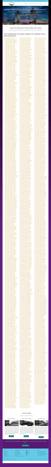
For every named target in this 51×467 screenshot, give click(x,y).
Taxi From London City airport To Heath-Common (26, 68)
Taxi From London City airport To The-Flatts (39, 248)
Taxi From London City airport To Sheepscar (39, 164)
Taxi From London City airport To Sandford (39, 134)
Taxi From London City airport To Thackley (39, 246)
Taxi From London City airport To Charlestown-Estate (11, 205)
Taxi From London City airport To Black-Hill (10, 121)
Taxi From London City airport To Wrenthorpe (39, 399)
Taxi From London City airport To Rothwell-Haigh (40, 118)
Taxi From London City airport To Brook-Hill (10, 161)
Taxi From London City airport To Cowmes (10, 247)
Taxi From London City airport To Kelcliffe (25, 158)
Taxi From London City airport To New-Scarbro (25, 356)
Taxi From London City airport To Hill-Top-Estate (25, 98)
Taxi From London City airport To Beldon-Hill (10, 102)
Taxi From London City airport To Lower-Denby (25, 252)
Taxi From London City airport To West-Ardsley (40, 337)
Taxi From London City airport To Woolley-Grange (40, 394)
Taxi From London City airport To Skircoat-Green (40, 179)
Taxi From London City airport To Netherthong (25, 340)
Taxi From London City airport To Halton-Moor (25, 47)
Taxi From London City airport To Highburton (25, 91)
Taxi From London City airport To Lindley (25, 208)
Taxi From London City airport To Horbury (25, 126)
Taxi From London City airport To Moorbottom (25, 320)
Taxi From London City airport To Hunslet (25, 141)
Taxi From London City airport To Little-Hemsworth (26, 217)
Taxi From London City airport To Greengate (10, 394)
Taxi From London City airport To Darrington (10, 275)
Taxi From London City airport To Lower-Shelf (25, 260)
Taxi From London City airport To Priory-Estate (40, 85)
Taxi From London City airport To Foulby (10, 355)
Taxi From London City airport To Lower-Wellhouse (26, 262)
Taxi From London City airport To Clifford (10, 224)
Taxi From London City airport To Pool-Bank (39, 73)
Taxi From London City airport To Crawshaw (10, 253)
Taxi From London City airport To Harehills (25, 53)
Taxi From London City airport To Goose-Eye (10, 380)
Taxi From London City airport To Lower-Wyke (25, 265)
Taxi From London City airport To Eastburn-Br (10, 309)
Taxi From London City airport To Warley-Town (40, 326)
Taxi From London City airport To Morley (25, 327)
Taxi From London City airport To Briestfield (10, 158)
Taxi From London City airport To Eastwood (10, 311)
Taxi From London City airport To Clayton (10, 220)
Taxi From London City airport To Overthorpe (39, 41)
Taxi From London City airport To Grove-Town (10, 401)
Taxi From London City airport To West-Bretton (40, 339)
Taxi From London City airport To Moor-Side (25, 318)
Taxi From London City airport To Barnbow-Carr (10, 89)
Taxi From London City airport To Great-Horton (10, 387)
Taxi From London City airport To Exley (9, 324)
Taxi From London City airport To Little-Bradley (25, 216)
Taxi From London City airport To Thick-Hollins (40, 253)
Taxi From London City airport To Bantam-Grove (11, 83)
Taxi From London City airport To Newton (25, 367)
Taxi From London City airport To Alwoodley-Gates (11, 56)
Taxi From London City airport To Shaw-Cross (40, 157)
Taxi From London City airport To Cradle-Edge (10, 250)
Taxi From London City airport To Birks (9, 117)
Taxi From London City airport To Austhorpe (10, 70)
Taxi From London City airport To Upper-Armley (40, 298)
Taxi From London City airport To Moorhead (25, 322)
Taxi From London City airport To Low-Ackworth (26, 234)
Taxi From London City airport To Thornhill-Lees (40, 259)
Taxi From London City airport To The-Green (39, 249)
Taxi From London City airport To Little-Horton (25, 219)
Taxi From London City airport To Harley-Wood (25, 57)
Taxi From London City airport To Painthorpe (39, 46)
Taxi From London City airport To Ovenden (39, 40)
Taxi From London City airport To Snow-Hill (39, 187)
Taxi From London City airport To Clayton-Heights (11, 217)
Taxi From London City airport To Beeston (10, 100)
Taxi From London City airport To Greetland (10, 398)
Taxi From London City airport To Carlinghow (10, 191)
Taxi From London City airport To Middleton (25, 297)
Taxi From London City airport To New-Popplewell (26, 352)
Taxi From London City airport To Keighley (25, 157)
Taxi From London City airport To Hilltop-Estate (25, 103)
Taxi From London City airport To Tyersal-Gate (40, 293)
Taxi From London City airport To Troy (39, 290)
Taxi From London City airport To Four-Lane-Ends (11, 356)
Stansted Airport (5, 453)
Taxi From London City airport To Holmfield (25, 115)
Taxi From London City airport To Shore (39, 172)
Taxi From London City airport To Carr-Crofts (10, 193)
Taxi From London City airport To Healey (25, 67)
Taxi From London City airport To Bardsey (10, 85)
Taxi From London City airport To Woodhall (39, 383)
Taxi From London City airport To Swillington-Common (41, 237)
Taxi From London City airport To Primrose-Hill (40, 83)
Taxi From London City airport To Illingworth (25, 147)
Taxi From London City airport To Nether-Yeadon (25, 338)
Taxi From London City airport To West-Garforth (40, 342)
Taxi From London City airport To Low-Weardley (25, 248)
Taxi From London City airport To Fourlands (10, 357)
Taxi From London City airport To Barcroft (10, 84)
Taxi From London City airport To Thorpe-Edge (40, 266)
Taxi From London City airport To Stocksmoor (39, 223)
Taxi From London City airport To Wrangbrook (40, 398)
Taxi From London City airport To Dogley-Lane (10, 291)
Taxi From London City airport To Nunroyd (25, 384)
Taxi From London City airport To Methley (25, 291)
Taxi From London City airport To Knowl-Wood (25, 175)
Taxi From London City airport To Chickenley (10, 210)
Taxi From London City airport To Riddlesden (39, 106)
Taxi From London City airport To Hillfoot (25, 101)
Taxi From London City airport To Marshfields (25, 283)
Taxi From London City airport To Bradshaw (10, 151)
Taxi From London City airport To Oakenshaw (25, 386)
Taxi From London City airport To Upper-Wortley (40, 313)
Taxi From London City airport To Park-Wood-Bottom (40, 52)
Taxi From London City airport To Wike (39, 368)
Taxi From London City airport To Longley (25, 230)
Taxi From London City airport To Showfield (39, 173)
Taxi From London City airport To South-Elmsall (40, 192)
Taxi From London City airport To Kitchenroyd (25, 171)
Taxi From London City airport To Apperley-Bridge (11, 61)
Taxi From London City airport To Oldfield (25, 399)
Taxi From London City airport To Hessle (24, 84)
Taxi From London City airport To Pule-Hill (39, 87)
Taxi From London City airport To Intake (24, 149)
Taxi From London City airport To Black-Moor (10, 122)
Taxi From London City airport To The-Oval (39, 251)
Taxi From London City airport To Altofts (10, 54)
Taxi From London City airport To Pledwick (39, 69)
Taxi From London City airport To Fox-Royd (10, 358)
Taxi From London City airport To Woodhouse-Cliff (40, 385)
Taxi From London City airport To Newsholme (25, 363)
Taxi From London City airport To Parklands (39, 55)
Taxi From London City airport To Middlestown (25, 296)
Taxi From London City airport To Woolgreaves (40, 393)
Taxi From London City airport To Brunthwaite (10, 174)
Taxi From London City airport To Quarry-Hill (39, 91)
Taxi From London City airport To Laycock (25, 190)
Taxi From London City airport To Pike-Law (39, 67)
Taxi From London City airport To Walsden (39, 321)
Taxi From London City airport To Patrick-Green (40, 58)
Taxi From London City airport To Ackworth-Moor (11, 39)
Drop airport (34, 14)
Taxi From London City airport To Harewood (25, 56)
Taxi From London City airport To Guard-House (10, 402)
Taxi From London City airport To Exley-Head (10, 323)
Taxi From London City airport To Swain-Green (40, 233)
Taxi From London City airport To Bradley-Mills (10, 149)
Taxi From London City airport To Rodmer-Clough (40, 114)
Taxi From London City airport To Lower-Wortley (25, 264)
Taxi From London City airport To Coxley (10, 248)
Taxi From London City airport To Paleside (39, 47)
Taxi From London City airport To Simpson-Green (40, 177)
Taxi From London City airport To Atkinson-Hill (10, 69)
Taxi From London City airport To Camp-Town (10, 189)
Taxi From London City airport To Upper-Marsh (40, 311)
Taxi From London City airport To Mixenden (25, 309)
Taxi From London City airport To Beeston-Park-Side (11, 98)
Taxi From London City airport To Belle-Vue (10, 104)
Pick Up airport (13, 14)
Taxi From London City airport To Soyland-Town (40, 200)
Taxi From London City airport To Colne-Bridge (10, 233)
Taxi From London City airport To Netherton (25, 341)
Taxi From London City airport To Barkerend (10, 86)
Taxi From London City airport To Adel (9, 44)
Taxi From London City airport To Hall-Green (25, 45)
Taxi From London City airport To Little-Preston (25, 222)
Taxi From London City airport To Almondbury (10, 53)
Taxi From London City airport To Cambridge (10, 187)
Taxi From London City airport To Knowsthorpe (25, 179)
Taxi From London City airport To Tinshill (39, 276)
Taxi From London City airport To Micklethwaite (25, 294)
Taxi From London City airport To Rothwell (39, 119)
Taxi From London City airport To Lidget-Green (25, 203)
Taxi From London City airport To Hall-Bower (25, 43)
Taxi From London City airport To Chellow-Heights (11, 207)
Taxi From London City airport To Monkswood (25, 312)
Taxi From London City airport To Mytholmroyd (25, 333)
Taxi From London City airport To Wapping (39, 324)
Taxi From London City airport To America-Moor (11, 60)
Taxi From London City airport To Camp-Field (10, 188)
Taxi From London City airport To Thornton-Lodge (40, 262)
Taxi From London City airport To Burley (10, 177)
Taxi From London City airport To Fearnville (10, 337)
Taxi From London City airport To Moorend (25, 321)
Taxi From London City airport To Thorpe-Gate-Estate (40, 267)
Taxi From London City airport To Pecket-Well (39, 60)
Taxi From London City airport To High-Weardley (25, 90)
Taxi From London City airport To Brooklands (10, 164)
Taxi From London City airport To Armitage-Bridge (11, 62)
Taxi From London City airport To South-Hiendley (40, 193)
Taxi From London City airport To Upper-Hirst (39, 308)
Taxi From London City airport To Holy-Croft (25, 119)
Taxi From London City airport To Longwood (25, 232)
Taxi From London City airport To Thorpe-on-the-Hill (40, 268)
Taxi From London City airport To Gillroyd (10, 371)
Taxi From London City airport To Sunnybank (39, 232)
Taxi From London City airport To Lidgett (25, 205)
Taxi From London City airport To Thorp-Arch (39, 264)
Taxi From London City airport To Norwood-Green (26, 381)
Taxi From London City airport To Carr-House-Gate (11, 195)
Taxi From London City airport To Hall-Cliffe (25, 44)
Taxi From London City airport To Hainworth (25, 39)
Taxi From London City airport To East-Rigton (10, 305)
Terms (11, 459)
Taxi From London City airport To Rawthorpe (39, 102)
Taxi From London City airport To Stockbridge (39, 221)
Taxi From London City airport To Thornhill (39, 260)
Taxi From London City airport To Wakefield (39, 320)
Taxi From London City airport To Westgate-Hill (40, 353)
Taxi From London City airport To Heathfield (25, 71)
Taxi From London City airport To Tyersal (39, 294)
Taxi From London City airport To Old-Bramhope (25, 392)
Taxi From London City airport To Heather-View (25, 70)
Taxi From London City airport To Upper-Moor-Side (40, 312)
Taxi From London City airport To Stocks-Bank (40, 222)
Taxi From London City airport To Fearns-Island (10, 336)
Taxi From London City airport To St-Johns (39, 207)
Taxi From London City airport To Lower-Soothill (25, 261)
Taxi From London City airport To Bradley (10, 150)
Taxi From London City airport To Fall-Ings (10, 327)
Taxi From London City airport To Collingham (10, 232)
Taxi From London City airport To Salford (39, 129)
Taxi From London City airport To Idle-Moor (25, 144)
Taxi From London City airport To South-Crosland (40, 191)
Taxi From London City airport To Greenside (10, 396)
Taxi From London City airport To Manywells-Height (26, 278)
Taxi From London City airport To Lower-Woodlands (26, 263)
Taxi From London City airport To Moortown (25, 325)
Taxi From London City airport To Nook (24, 369)
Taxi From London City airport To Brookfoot (10, 162)
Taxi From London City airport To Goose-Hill (10, 381)
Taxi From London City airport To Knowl (24, 176)
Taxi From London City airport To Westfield (39, 351)
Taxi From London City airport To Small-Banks (40, 185)
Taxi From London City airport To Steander (39, 217)
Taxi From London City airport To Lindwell (25, 209)
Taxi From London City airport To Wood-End (39, 378)
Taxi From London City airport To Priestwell (39, 82)
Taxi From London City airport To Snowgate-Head (40, 189)
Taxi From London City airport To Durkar (10, 295)
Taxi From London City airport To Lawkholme (25, 187)
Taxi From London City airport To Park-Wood (39, 53)
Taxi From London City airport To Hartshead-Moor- (26, 59)
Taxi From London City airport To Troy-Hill (39, 289)
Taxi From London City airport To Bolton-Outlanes (11, 127)
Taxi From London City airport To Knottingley (25, 174)
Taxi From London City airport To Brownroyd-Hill (11, 172)
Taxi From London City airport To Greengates (10, 395)
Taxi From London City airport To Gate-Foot (10, 364)
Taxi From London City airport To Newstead (25, 365)
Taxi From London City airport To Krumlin (25, 180)
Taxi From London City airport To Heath (24, 69)
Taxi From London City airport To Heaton (25, 75)
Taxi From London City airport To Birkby (10, 113)
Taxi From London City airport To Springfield (39, 205)
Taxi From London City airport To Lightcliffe (25, 206)
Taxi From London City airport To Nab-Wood (25, 335)
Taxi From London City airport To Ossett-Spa (25, 401)
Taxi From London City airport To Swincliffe (39, 239)
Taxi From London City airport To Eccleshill (10, 312)
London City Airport (6, 455)
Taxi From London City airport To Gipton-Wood (10, 373)
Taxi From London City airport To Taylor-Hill (39, 244)
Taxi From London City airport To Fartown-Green (11, 334)
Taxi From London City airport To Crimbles (10, 255)
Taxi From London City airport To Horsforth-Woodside (26, 128)
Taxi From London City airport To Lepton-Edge (25, 200)
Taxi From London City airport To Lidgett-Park (25, 204)
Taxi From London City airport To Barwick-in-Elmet (11, 91)
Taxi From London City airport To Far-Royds (10, 329)
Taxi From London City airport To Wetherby (39, 354)
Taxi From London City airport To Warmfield (39, 327)
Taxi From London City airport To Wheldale (39, 356)
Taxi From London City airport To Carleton (10, 190)
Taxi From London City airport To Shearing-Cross (40, 162)
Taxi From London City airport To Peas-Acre (39, 59)
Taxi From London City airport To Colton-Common (11, 234)
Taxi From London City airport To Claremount (10, 216)
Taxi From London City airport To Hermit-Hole (25, 83)
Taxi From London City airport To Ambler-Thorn (10, 59)
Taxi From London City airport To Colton (10, 235)
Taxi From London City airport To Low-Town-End (26, 246)
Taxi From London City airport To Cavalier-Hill (10, 201)
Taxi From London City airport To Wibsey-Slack (40, 366)
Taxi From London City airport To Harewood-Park (26, 55)
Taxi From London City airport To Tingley (39, 274)
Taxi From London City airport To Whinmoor (39, 357)
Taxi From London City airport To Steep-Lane (39, 218)
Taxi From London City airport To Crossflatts (10, 266)
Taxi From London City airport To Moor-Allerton (25, 313)
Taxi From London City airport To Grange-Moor (10, 384)
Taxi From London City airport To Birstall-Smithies (11, 118)
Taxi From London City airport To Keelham (25, 156)
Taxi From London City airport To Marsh (24, 282)
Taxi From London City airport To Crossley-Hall (10, 267)
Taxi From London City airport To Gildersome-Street (11, 369)
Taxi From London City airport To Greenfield (10, 393)
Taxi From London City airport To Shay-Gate (39, 160)
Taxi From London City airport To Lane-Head (25, 185)
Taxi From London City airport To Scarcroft (39, 143)
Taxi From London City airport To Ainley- (10, 47)
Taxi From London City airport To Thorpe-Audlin (40, 265)
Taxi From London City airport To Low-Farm (25, 239)
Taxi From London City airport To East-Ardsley (10, 297)
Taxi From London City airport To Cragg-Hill (10, 251)
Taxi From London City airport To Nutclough (25, 385)
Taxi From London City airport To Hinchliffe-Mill (25, 104)
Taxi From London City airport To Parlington (39, 57)
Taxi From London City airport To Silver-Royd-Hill (40, 176)
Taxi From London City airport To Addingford (10, 40)
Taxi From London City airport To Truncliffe (39, 292)
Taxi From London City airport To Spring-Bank (40, 202)
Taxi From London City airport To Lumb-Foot (25, 268)
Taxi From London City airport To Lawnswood (25, 189)
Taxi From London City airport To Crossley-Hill (10, 268)
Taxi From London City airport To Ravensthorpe (40, 98)
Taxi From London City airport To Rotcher (39, 117)
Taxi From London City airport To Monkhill (25, 311)
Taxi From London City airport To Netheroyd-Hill (25, 339)
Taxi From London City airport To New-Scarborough (26, 355)
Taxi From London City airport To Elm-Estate (10, 320)
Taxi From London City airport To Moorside (25, 323)
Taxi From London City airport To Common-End (10, 237)
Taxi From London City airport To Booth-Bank (10, 130)
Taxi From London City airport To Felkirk (10, 339)
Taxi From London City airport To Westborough (40, 349)
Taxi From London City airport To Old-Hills (25, 394)
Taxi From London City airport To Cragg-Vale (10, 252)
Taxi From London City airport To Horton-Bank (25, 132)
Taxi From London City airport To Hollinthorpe (25, 111)
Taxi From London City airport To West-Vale (39, 348)
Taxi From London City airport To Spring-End (39, 203)
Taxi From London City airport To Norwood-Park (25, 382)
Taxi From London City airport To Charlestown (10, 206)
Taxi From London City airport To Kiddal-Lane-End (26, 160)
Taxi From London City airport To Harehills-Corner (26, 52)
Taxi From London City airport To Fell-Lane (10, 340)
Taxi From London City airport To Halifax (25, 42)
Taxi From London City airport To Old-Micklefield (26, 396)
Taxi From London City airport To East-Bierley (10, 298)
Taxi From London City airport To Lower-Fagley (25, 253)
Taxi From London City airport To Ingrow (25, 148)
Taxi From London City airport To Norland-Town (25, 371)
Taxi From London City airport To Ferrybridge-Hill (11, 343)
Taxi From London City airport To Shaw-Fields (40, 158)
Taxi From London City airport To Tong (39, 282)
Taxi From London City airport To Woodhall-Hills (40, 382)
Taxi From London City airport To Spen (39, 201)
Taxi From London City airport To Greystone (10, 399)
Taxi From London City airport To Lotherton (25, 233)
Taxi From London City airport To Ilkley (24, 146)
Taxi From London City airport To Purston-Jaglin (40, 88)
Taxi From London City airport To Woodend (39, 381)
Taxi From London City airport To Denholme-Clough (11, 283)
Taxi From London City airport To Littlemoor (25, 224)
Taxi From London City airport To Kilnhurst (25, 162)
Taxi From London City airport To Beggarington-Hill (11, 101)
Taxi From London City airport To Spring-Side (39, 204)
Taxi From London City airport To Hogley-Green (25, 106)
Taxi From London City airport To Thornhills (39, 261)
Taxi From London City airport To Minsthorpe (25, 307)
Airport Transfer (11, 418)
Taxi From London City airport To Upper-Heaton (40, 307)
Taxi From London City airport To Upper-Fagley (40, 304)
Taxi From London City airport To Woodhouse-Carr (40, 384)
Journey (34, 17)
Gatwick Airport (6, 452)
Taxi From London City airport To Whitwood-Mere (40, 364)
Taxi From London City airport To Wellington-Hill (40, 334)
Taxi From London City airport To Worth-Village (40, 396)
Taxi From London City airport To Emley (10, 321)
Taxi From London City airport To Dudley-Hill (10, 294)
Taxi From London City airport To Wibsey (39, 367)
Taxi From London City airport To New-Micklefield (26, 350)
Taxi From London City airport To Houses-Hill (25, 135)
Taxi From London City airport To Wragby (39, 397)
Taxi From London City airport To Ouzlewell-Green (40, 38)
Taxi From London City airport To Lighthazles (25, 207)
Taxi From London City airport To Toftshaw (39, 279)
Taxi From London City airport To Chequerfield (10, 208)
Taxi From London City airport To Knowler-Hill (25, 178)
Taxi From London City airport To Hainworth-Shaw (26, 38)
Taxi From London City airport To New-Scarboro (25, 354)
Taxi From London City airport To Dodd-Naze (10, 290)
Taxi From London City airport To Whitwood (39, 365)
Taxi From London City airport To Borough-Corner (11, 135)
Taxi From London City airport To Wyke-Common (40, 401)
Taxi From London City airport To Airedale (10, 48)
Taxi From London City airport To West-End (39, 341)
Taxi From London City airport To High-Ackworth (26, 86)
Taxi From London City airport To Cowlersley (10, 246)
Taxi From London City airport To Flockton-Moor (11, 349)
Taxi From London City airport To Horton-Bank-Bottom (26, 130)
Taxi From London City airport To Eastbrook (10, 308)
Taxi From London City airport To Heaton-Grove (25, 72)
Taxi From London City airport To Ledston (25, 194)
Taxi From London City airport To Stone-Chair (39, 224)
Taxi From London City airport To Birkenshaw (10, 115)
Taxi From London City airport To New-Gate (25, 349)
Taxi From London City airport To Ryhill (39, 127)
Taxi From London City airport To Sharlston (39, 156)
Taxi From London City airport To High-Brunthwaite (26, 87)
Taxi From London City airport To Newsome (25, 364)
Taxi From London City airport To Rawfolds (39, 101)
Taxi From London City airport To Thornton (39, 263)
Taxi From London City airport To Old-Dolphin (25, 393)
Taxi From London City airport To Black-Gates (10, 120)
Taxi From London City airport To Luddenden (25, 267)
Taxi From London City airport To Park (39, 54)
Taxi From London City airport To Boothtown (10, 134)
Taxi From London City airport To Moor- (24, 319)
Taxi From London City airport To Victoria (39, 318)
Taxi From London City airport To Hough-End (25, 133)
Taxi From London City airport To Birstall (10, 119)
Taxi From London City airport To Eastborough (10, 306)
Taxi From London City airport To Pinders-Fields (40, 68)
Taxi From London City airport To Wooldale (39, 392)
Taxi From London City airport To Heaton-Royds (25, 73)
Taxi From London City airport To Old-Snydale (25, 397)
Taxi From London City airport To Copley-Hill (10, 240)
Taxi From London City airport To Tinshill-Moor (40, 275)
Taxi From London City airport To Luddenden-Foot (26, 266)
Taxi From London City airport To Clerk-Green (10, 222)
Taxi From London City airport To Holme (24, 114)
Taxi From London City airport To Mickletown (25, 295)
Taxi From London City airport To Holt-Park (25, 118)
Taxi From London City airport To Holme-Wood (25, 113)
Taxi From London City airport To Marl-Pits (25, 279)
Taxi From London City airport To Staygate (39, 215)
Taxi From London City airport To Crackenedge (10, 249)
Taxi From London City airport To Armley (10, 63)
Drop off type (27, 14)
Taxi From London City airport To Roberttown (39, 111)
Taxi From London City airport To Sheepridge (39, 163)
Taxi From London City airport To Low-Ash (25, 235)
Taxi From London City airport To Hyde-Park (25, 143)
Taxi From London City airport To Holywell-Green (26, 120)
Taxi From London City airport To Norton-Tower (25, 380)
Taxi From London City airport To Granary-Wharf (11, 383)
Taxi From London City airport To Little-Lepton (25, 220)
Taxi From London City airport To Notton (24, 383)
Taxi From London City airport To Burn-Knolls (10, 179)
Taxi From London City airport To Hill (24, 100)
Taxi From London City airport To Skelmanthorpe (40, 178)
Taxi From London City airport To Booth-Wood (10, 131)
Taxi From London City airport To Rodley (39, 113)
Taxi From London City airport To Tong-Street (39, 281)
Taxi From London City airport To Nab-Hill (25, 334)
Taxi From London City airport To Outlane (25, 407)
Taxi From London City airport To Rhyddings (39, 103)
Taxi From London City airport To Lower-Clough (25, 250)
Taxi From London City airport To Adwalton (10, 45)
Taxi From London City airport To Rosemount (39, 116)
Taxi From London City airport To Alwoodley (10, 58)
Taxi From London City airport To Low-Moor (25, 244)
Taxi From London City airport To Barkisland (10, 87)
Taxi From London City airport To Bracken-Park (10, 143)
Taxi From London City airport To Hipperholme (25, 105)
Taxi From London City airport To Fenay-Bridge (10, 341)
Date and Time (5, 17)
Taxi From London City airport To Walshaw (39, 322)
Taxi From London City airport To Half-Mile (25, 41)
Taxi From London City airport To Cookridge (10, 239)
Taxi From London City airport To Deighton (10, 279)
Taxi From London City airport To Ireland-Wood (25, 150)
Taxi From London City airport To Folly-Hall (10, 354)
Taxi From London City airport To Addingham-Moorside (11, 41)
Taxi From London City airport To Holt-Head (25, 117)
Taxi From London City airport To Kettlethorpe (25, 159)
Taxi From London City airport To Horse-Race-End (26, 127)
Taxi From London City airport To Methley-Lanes (25, 290)
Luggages (26, 17)
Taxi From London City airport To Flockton (10, 350)
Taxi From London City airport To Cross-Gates (10, 261)
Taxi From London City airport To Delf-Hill (10, 280)
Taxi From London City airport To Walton (39, 323)
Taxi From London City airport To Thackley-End (40, 245)
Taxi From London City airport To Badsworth (10, 71)
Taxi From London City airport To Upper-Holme (40, 309)
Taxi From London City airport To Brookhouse (10, 163)
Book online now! (25, 445)
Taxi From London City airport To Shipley (39, 171)
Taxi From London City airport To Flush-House (10, 351)
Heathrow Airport (6, 451)
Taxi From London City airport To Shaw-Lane (39, 159)
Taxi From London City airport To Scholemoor (39, 144)
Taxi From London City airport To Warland (39, 325)
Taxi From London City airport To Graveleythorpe (11, 385)
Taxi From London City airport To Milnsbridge (25, 305)
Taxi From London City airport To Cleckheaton (10, 221)
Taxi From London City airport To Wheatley (39, 355)
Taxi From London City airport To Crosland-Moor (11, 260)
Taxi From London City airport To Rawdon (39, 100)
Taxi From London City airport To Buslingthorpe (10, 181)
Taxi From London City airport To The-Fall (39, 247)
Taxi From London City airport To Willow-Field (40, 370)
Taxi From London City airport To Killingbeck (25, 161)
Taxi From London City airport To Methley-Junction (26, 289)
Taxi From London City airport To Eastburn (10, 310)
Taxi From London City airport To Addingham (10, 42)
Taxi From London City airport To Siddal (39, 174)
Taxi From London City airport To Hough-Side (25, 134)
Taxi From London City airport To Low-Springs (25, 245)
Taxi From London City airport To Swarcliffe (39, 235)
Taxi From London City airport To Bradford (10, 147)
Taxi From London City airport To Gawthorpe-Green (11, 366)
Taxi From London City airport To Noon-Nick (25, 370)
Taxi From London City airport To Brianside (10, 157)
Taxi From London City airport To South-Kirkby (40, 194)
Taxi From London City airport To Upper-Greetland (40, 306)
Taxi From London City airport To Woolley (39, 395)
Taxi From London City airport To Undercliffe (39, 297)
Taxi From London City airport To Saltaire (39, 130)
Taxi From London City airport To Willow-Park (40, 371)
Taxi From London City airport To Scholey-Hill (40, 146)
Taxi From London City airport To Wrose (39, 400)
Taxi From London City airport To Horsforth (25, 129)
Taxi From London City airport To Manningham (25, 276)
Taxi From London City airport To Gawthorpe (10, 367)
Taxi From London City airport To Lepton (25, 201)
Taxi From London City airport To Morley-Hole (25, 326)
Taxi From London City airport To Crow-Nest (10, 269)
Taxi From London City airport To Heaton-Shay (25, 74)
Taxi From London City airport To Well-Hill (39, 333)
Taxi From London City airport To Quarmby (39, 90)
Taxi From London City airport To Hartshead (25, 60)
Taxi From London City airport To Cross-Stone (10, 265)
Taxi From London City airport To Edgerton (10, 314)
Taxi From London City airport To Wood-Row (39, 379)
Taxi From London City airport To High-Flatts (25, 88)
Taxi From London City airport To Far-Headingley (11, 328)
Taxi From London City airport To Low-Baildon (25, 236)
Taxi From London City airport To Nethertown (25, 342)
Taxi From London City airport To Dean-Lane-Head (11, 277)
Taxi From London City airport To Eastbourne (10, 307)
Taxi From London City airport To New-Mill (25, 351)
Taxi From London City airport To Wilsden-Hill (40, 372)
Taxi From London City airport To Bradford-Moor (11, 146)
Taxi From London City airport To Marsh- (25, 281)
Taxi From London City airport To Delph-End (10, 281)
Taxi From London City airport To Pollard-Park (40, 71)
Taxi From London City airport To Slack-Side (39, 180)
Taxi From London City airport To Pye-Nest (39, 89)
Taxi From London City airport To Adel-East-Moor (11, 43)
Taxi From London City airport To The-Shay (39, 252)
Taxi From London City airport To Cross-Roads (10, 264)
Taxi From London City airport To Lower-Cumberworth (26, 251)
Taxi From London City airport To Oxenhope (39, 44)
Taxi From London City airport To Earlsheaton (10, 296)
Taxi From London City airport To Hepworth (25, 82)
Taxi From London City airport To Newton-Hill (25, 366)
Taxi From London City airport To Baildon (10, 76)
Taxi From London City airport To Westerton (39, 350)
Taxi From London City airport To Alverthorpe (10, 55)
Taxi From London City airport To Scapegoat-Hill (40, 141)
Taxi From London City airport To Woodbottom (40, 380)
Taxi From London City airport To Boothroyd (10, 133)
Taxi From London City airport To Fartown (10, 335)
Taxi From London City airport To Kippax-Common (26, 165)
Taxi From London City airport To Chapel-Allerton (11, 202)
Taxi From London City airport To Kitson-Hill (25, 172)
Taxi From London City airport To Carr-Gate (10, 194)
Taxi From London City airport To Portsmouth (39, 76)
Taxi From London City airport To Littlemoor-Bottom (26, 223)
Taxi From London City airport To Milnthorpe (25, 306)
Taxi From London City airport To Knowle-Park (25, 177)
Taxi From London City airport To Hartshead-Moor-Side (26, 58)
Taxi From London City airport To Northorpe (25, 378)
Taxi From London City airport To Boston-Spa (10, 136)
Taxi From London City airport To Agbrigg (10, 46)
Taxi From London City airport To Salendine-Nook (40, 128)
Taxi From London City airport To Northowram (25, 379)
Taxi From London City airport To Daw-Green (10, 276)
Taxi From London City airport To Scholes (39, 145)
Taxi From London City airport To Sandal (39, 133)
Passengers (19, 17)
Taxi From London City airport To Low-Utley (25, 247)
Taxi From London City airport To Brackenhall (10, 144)
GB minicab (41, 451)
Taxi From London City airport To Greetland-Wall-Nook (11, 397)
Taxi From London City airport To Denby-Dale (10, 282)
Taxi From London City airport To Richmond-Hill (40, 104)
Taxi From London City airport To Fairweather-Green (11, 326)
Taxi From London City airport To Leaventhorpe (25, 191)
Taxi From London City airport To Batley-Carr (10, 92)
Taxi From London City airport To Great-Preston (10, 388)
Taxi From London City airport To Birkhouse (10, 116)
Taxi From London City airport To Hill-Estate (25, 97)
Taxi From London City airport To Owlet (39, 43)
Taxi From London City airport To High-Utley (25, 89)
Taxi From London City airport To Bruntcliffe (10, 173)
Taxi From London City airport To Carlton (10, 192)
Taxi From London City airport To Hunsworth (25, 142)
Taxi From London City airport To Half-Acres (25, 40)
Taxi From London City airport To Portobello (39, 75)
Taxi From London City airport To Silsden (39, 175)
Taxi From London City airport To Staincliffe (39, 208)
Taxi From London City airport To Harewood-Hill (25, 54)
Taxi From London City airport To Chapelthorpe (10, 204)
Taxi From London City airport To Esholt (10, 322)
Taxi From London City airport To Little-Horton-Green (26, 218)
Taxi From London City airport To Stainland (39, 209)
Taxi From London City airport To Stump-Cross (40, 230)
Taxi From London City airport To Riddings (39, 105)
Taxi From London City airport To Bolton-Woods (10, 128)
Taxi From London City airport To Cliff (9, 223)
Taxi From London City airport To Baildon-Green (11, 73)
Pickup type (5, 14)
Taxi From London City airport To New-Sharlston (25, 357)
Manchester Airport (6, 456)
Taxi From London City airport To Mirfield (25, 308)
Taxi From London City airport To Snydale (39, 190)
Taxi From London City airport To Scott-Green (39, 150)
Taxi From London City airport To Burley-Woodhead (11, 176)
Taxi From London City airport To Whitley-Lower (40, 363)
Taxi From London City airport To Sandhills (39, 135)
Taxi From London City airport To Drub (9, 293)
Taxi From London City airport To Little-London (25, 221)
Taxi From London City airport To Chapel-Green (10, 203)
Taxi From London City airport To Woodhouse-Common (41, 386)
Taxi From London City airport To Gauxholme (10, 365)
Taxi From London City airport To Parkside (39, 56)
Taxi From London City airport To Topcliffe (39, 283)
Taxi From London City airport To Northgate (25, 377)
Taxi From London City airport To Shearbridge (39, 161)
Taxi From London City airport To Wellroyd (39, 335)
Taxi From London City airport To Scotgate (39, 148)
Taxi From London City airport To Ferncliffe (10, 342)
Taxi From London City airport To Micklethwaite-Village (26, 293)
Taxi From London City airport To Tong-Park (39, 280)
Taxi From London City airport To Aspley (10, 68)
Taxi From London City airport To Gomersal (10, 379)
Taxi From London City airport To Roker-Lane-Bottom (40, 115)
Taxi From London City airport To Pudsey (39, 86)
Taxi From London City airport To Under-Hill (39, 296)
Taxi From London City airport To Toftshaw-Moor (40, 278)
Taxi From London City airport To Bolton (10, 129)
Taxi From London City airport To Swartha (39, 236)
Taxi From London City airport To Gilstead (10, 372)
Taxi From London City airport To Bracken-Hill (10, 142)
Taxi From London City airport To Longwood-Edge (26, 231)
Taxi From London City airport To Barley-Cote (10, 88)
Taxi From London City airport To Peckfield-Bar (40, 61)
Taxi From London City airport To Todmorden (39, 277)
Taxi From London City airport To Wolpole (39, 377)
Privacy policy (14, 459)
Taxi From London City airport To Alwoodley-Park (11, 57)
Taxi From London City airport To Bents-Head (10, 107)
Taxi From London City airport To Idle (24, 145)
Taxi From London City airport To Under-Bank (40, 295)
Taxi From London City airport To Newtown (25, 368)
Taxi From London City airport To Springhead (39, 206)
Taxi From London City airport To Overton (39, 42)
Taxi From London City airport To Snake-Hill (39, 186)
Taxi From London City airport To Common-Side (10, 238)
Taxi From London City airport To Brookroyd (10, 165)
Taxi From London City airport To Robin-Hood (40, 112)
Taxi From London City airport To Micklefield (25, 292)
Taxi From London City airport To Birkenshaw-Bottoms (11, 114)
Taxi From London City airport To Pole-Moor (39, 70)
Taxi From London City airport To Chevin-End (10, 209)
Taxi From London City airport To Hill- (24, 99)
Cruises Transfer (41, 418)
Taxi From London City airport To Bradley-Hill (10, 148)
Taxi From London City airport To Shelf (39, 165)
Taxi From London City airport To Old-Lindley (25, 395)
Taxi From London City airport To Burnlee (10, 180)
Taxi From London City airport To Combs (10, 236)
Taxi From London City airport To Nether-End (25, 337)
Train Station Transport (26, 418)
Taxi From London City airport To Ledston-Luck (25, 193)
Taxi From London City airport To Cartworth (10, 196)
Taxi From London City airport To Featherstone (10, 338)
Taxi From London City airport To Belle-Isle (10, 103)
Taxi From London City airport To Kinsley (25, 164)
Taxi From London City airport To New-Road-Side (26, 353)
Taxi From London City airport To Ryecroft (39, 126)
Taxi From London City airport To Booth (9, 132)
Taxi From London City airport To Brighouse (10, 159)
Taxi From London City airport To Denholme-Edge (11, 284)
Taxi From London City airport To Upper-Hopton (40, 310)
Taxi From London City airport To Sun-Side (39, 231)
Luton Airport (5, 454)
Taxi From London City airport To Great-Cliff (10, 386)
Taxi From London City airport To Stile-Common (40, 220)
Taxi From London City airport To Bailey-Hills (10, 77)
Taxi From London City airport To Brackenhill (10, 145)
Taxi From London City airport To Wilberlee (39, 369)
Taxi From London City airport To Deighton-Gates (11, 278)
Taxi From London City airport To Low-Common (25, 238)
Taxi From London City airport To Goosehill (10, 382)
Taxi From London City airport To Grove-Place (10, 400)
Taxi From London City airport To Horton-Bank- (25, 131)
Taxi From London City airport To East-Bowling (10, 299)
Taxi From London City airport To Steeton (39, 219)
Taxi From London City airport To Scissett (39, 147)
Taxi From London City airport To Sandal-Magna (40, 132)
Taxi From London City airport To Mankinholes (25, 275)
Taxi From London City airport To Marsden (25, 280)
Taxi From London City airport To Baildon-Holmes (11, 74)
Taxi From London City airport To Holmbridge (25, 112)
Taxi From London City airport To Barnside (10, 90)
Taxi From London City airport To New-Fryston (25, 348)
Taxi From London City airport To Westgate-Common (40, 352)
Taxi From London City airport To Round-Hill (39, 120)
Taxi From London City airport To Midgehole (25, 298)
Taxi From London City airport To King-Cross (25, 163)
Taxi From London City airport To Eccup (10, 313)
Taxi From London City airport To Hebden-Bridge (26, 76)
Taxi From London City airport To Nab (24, 336)
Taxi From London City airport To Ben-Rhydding (11, 105)
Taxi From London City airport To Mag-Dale (25, 274)
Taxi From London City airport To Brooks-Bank (10, 166)
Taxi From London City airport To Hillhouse (25, 102)
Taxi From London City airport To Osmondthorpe (25, 400)
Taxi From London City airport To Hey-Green (25, 85)
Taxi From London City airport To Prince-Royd (40, 84)
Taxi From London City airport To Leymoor (25, 202)
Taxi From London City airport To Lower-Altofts (25, 249)
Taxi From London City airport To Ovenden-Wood (40, 39)
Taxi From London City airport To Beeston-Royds (11, 99)
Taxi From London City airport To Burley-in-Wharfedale (11, 175)
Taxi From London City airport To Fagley (10, 325)
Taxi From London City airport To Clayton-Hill (10, 218)
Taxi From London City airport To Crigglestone (10, 254)
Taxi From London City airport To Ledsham (25, 192)
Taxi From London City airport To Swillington (39, 238)
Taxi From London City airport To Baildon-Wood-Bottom (11, 75)
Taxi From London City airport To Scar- (39, 142)
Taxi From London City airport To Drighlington (10, 292)
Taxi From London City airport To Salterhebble (40, 131)
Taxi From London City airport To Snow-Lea (39, 188)
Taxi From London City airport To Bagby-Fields (10, 72)
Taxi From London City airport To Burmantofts (10, 178)
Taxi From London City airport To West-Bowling (40, 338)
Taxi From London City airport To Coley (9, 231)
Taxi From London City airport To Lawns (24, 188)
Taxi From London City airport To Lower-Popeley (26, 259)
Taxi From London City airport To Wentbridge (39, 336)
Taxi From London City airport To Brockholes (10, 160)
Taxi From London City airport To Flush (9, 352)
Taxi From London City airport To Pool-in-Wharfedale (40, 74)
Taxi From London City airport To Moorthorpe (25, 324)
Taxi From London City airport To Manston (25, 277)
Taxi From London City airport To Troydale (39, 291)
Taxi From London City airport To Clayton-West (10, 219)
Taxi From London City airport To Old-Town (25, 398)
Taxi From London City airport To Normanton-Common (26, 372)
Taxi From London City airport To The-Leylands (40, 250)
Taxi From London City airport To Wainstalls (39, 319)
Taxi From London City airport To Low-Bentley (25, 237)
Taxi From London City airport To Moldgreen (25, 310)
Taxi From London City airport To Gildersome (10, 370)
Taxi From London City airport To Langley (25, 186)
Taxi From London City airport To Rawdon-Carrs (40, 99)
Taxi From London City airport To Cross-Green (10, 262)
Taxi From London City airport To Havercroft (25, 61)
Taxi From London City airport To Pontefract (39, 72)
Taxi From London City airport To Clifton (10, 225)
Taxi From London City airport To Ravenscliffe (40, 97)
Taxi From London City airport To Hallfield (25, 46)
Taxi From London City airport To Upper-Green (40, 305)
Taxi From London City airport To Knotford (25, 173)
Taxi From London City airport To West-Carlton (40, 340)
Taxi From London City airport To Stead (39, 216)
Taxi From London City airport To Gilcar (9, 368)
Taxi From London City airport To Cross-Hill (10, 263)
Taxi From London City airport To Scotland (39, 149)
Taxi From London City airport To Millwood (25, 304)
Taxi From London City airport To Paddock (39, 45)
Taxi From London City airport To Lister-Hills (25, 215)
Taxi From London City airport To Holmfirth (25, 116)
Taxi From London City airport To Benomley (10, 106)
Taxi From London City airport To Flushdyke (10, 353)
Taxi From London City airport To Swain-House (40, 234)
